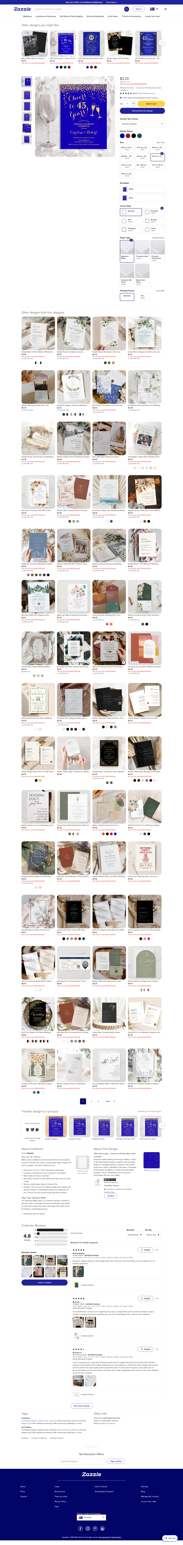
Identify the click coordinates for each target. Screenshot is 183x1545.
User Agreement (104, 1537)
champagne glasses (29, 1421)
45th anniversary (64, 1430)
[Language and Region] (154, 8)
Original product (87, 1285)
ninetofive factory (148, 93)
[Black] (133, 135)
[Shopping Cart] (165, 9)
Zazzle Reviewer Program (82, 1308)
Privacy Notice (116, 1537)
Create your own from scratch (82, 1172)
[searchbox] (81, 9)
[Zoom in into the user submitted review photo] (27, 1260)
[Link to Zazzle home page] (23, 8)
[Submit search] (126, 9)
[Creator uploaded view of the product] (75, 116)
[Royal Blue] (122, 135)
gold (29, 1423)
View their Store (109, 1192)
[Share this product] (105, 79)
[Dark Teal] (139, 135)
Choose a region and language (89, 1514)
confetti (79, 1423)
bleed (64, 1193)
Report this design (151, 1170)
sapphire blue (43, 1421)
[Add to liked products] (111, 79)
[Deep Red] (128, 135)
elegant (24, 1423)
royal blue (53, 1421)
